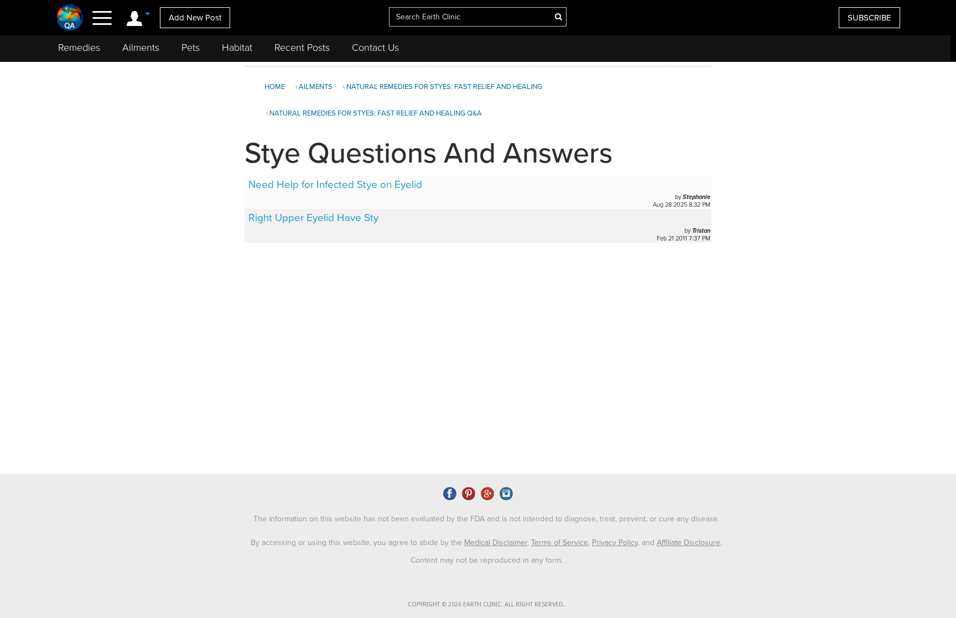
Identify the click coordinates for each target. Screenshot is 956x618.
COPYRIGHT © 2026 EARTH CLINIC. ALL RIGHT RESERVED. (486, 604)
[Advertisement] (833, 157)
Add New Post (195, 18)
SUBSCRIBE (869, 18)
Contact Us (375, 47)
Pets (190, 47)
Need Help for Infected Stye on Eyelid (335, 185)
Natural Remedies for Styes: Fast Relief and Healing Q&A (375, 113)
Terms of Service (559, 542)
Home (274, 86)
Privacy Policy (615, 542)
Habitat (237, 47)
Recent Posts (302, 47)
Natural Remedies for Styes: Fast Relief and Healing (444, 86)
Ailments (140, 47)
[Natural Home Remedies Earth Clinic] (70, 17)
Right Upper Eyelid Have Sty (313, 218)
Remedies (79, 47)
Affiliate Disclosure (688, 542)
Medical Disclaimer (495, 542)
